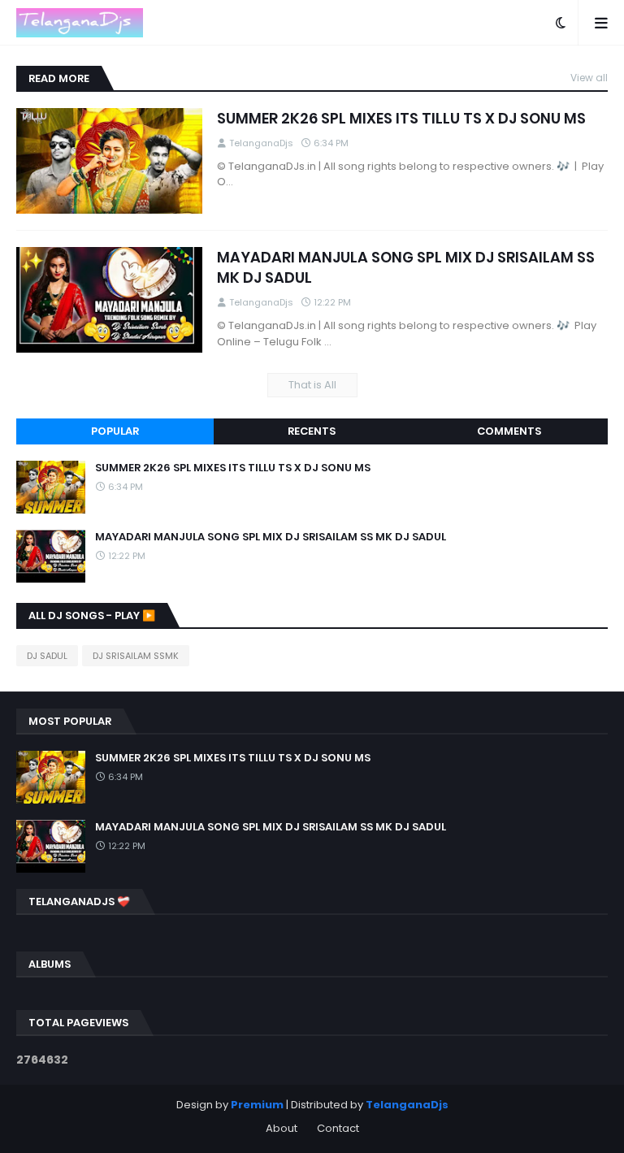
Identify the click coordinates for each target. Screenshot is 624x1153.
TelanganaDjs (407, 1104)
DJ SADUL (47, 655)
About (281, 1128)
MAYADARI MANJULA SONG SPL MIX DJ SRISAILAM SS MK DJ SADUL (406, 267)
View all (589, 78)
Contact (338, 1128)
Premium (257, 1104)
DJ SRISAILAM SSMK (136, 655)
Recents (312, 431)
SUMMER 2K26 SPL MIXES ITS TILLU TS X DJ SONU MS (401, 118)
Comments (509, 431)
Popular (115, 431)
